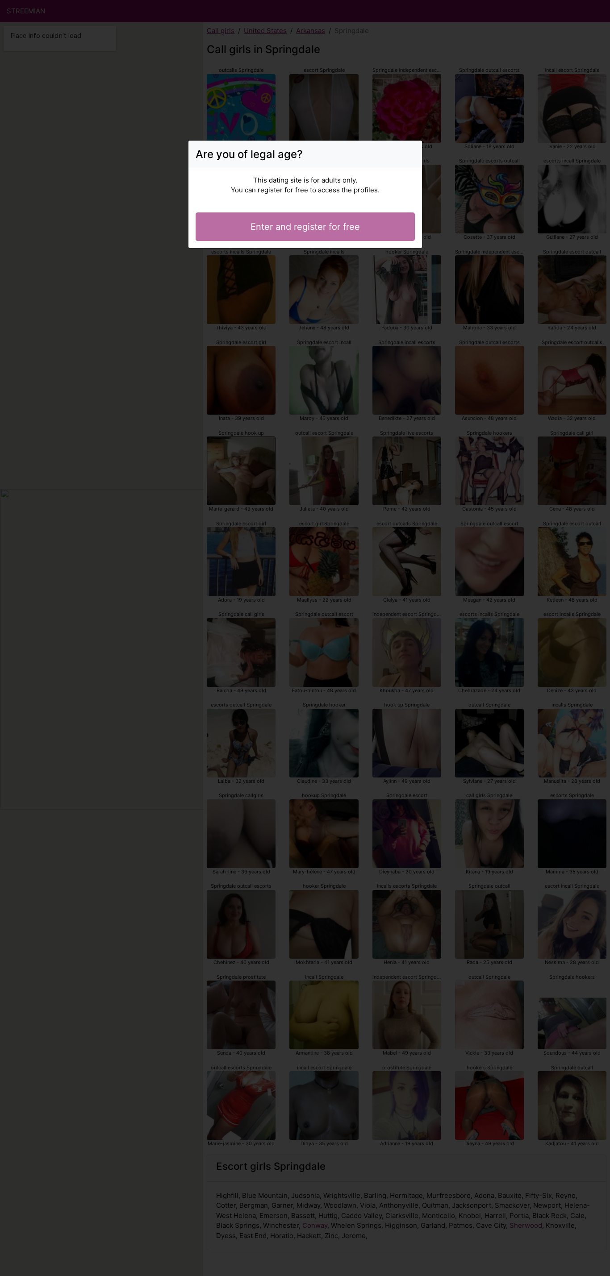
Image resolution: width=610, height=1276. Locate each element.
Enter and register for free (305, 226)
